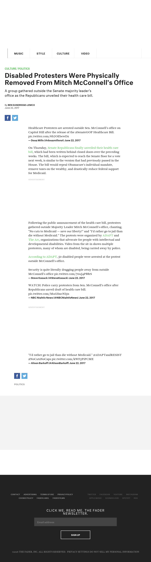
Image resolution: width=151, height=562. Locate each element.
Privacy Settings (78, 552)
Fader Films (59, 497)
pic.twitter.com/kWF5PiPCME (73, 359)
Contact (15, 494)
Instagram (132, 494)
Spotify (126, 497)
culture (10, 68)
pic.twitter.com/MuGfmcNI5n (48, 293)
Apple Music (95, 497)
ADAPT (108, 235)
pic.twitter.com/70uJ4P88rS (73, 274)
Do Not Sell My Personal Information (114, 552)
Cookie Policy (26, 497)
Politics (24, 68)
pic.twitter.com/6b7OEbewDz (48, 136)
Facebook (105, 494)
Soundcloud (112, 497)
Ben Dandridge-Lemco (21, 104)
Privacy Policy (65, 494)
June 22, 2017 (72, 140)
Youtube (118, 494)
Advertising (30, 494)
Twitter (91, 494)
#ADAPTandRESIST (107, 355)
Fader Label (43, 497)
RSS (136, 497)
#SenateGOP (84, 132)
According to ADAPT (42, 256)
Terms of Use (47, 494)
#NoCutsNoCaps (39, 359)
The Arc (33, 239)
